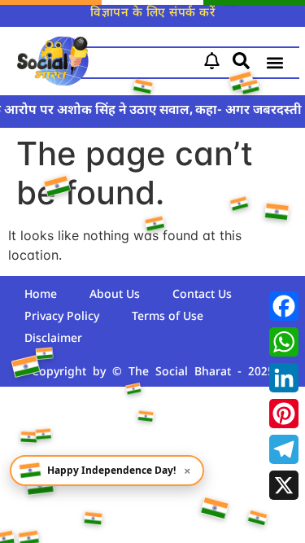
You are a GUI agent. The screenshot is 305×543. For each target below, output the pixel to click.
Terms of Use (167, 317)
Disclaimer (53, 339)
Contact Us (202, 295)
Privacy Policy (61, 317)
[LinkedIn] (284, 378)
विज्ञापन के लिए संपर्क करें (152, 13)
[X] (284, 485)
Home (40, 295)
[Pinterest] (284, 413)
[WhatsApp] (284, 342)
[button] (275, 63)
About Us (114, 295)
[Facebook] (284, 306)
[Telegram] (284, 449)
